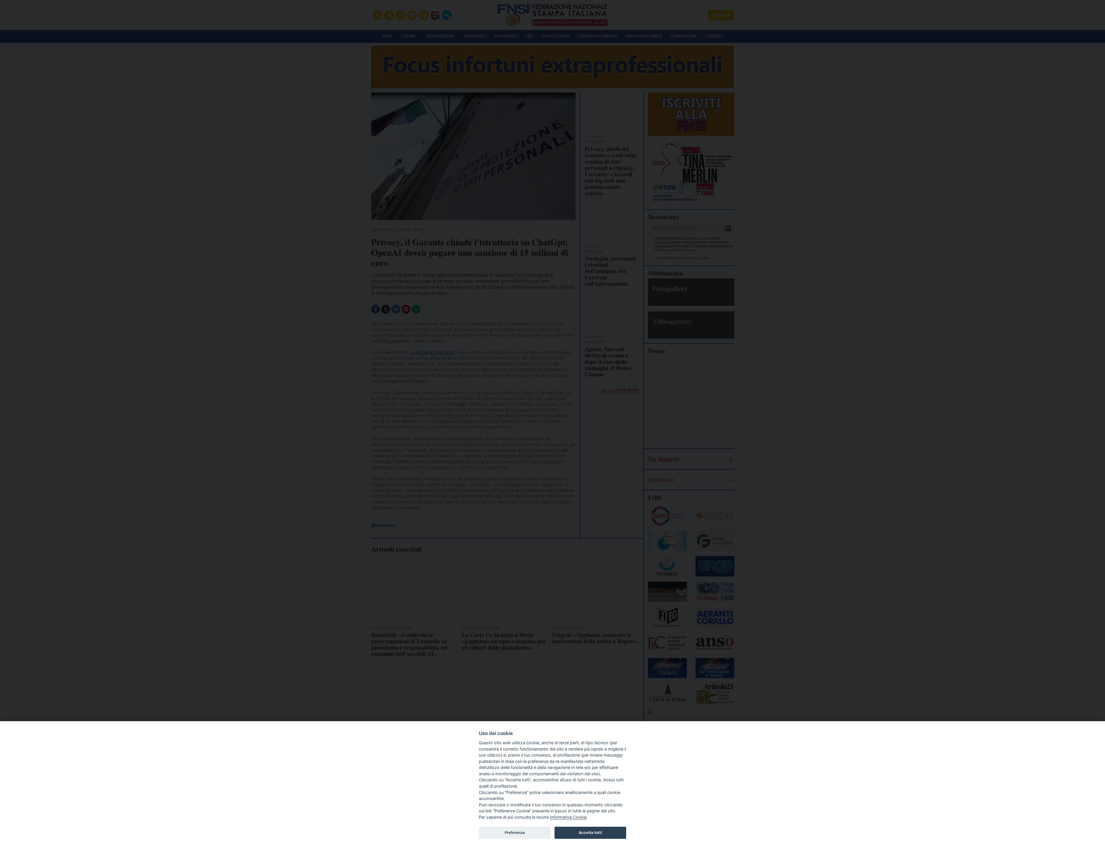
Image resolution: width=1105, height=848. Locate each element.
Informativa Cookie (568, 817)
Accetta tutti (590, 832)
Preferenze (515, 832)
